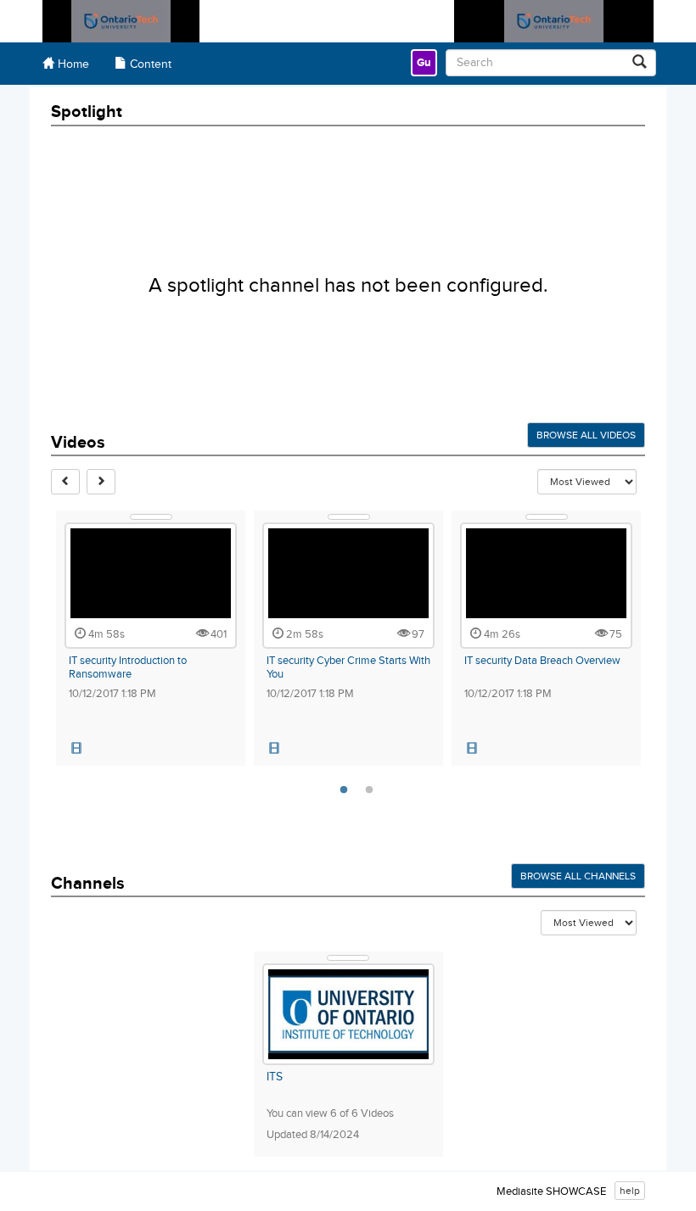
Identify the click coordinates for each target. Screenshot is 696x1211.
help (630, 1191)
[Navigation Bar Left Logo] (120, 21)
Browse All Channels (578, 876)
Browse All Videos (586, 435)
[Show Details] (151, 517)
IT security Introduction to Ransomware (128, 667)
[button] (76, 748)
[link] (424, 62)
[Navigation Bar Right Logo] (554, 21)
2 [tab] (369, 790)
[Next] (101, 481)
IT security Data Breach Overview (542, 660)
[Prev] (65, 481)
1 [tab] (343, 790)
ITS (275, 1077)
